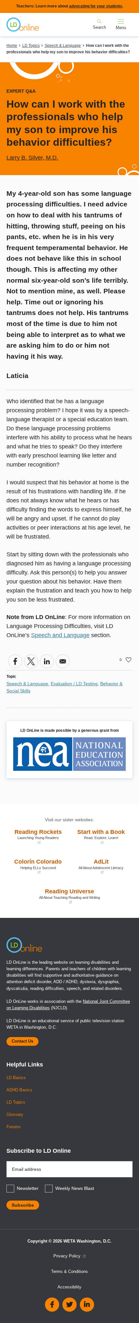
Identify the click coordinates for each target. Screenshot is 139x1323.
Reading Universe (55, 896)
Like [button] (129, 660)
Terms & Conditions (69, 1271)
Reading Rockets (36, 836)
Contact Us (22, 1041)
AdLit (98, 866)
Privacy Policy (67, 1256)
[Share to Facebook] (15, 661)
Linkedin (87, 1304)
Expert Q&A (21, 91)
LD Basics (16, 1078)
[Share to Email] (63, 661)
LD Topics (31, 45)
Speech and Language (60, 635)
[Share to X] (31, 661)
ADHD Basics (19, 1090)
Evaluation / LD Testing (74, 683)
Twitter (69, 1304)
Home (11, 45)
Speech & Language (63, 45)
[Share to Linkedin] (47, 661)
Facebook (52, 1304)
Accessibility (69, 1287)
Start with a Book (99, 836)
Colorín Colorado (36, 866)
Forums (13, 1127)
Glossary (14, 1114)
